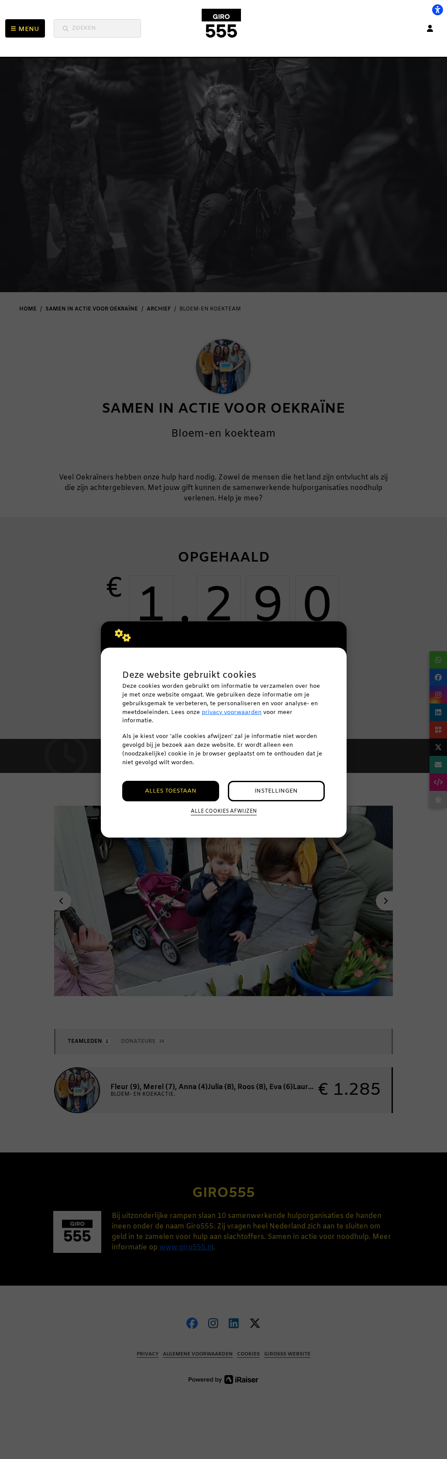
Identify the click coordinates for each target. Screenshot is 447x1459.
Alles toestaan (170, 791)
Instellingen (276, 791)
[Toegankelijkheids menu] (437, 9)
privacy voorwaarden (231, 712)
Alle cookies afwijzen (224, 811)
